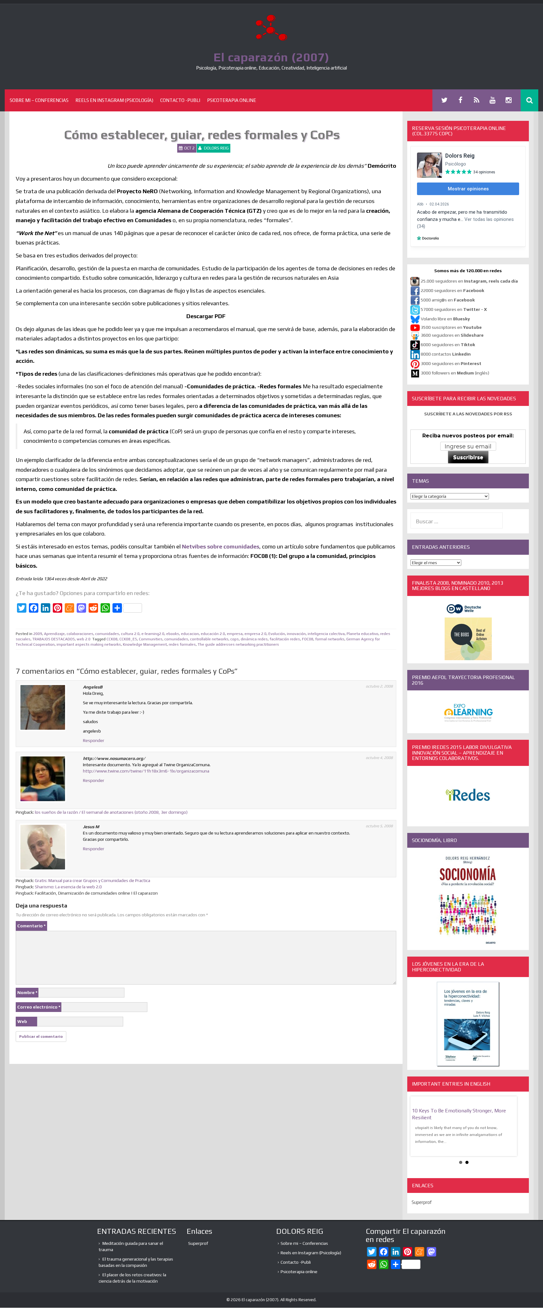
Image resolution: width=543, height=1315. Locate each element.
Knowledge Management (145, 644)
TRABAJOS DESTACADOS (53, 639)
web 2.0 (83, 639)
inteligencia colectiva (326, 634)
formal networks (329, 639)
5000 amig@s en (448, 299)
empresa (235, 634)
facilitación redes (285, 639)
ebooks (172, 634)
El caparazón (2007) (271, 57)
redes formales (182, 644)
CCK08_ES (128, 639)
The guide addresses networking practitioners (238, 644)
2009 (37, 634)
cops (234, 639)
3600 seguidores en (452, 335)
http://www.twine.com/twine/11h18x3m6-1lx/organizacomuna (146, 770)
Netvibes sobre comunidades (220, 546)
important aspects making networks (89, 644)
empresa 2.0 (255, 634)
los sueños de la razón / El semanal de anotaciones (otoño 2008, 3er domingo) (111, 812)
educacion (190, 634)
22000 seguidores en (452, 290)
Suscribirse (468, 457)
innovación (296, 634)
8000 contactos (446, 354)
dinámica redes (254, 639)
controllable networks (209, 639)
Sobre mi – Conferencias (39, 100)
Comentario (31, 925)
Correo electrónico (38, 1006)
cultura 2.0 (130, 634)
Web (22, 1021)
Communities (150, 639)
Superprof (422, 1202)
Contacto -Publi (180, 100)
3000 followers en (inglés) (455, 372)
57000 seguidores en (453, 309)
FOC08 (307, 639)
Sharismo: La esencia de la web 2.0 (68, 886)
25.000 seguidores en (469, 281)
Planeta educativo (362, 634)
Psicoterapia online (231, 100)
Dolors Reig (216, 148)
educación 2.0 (213, 634)
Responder (93, 740)
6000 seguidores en (448, 344)
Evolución (276, 634)
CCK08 (112, 639)
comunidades (107, 634)
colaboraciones (80, 634)
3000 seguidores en (450, 363)
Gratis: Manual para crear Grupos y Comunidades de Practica (92, 880)
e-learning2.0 (152, 634)
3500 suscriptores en (451, 327)
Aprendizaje (54, 634)
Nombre (27, 992)
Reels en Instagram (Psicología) (114, 100)
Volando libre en (445, 318)
